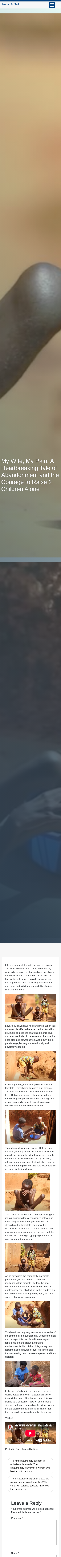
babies (33, 1449)
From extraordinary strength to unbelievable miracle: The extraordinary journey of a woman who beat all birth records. (30, 1466)
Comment (17, 1518)
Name (15, 1553)
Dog (18, 1449)
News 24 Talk (11, 4)
